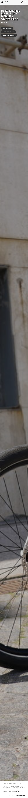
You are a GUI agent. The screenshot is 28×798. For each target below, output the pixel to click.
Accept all (20, 795)
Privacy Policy (10, 785)
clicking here (5, 792)
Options (11, 795)
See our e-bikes (7, 28)
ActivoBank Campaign (9, 35)
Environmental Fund (8, 32)
